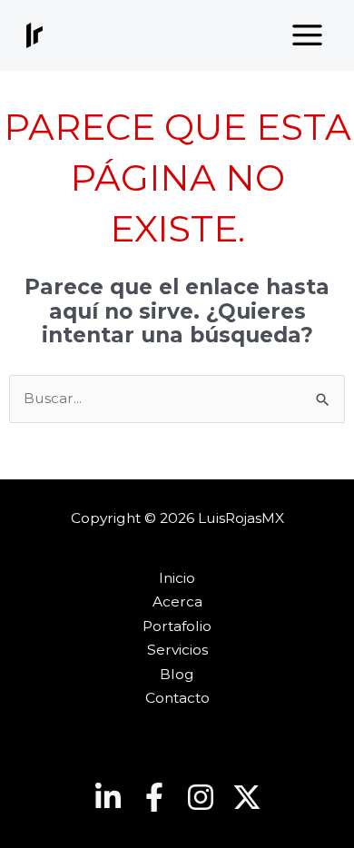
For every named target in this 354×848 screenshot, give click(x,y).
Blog (177, 674)
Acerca (177, 601)
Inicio (177, 578)
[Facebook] (154, 797)
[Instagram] (200, 797)
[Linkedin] (108, 797)
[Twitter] (246, 797)
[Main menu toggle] (308, 35)
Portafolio (177, 626)
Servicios (177, 649)
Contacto (177, 697)
